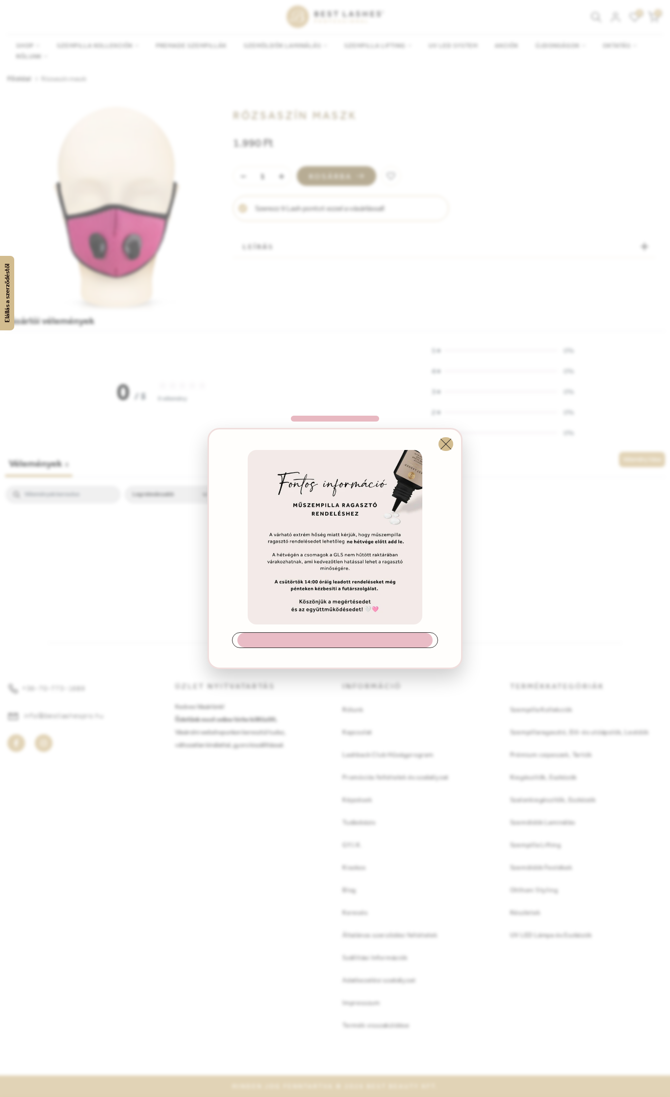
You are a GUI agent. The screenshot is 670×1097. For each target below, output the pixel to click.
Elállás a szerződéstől (7, 293)
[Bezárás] (445, 444)
